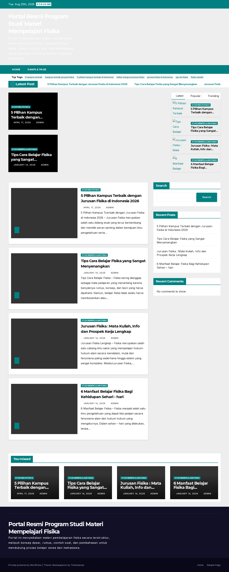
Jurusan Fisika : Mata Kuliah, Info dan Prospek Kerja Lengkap (204, 151)
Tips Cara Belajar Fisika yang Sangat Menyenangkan (31, 159)
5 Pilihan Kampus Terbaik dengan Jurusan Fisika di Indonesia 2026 (202, 114)
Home (16, 69)
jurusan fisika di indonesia (160, 77)
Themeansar (77, 565)
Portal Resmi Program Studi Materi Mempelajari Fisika (38, 24)
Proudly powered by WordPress (25, 565)
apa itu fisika (182, 77)
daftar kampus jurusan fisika (130, 77)
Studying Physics (21, 107)
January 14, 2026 (25, 165)
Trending (213, 96)
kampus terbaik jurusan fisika (59, 77)
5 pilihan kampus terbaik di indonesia (95, 77)
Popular (195, 96)
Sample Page (36, 69)
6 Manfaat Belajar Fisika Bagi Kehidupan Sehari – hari (203, 169)
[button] (212, 69)
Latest (179, 95)
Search (161, 185)
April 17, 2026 (23, 122)
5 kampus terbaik (33, 77)
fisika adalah (197, 77)
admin (40, 122)
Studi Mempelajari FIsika (24, 149)
